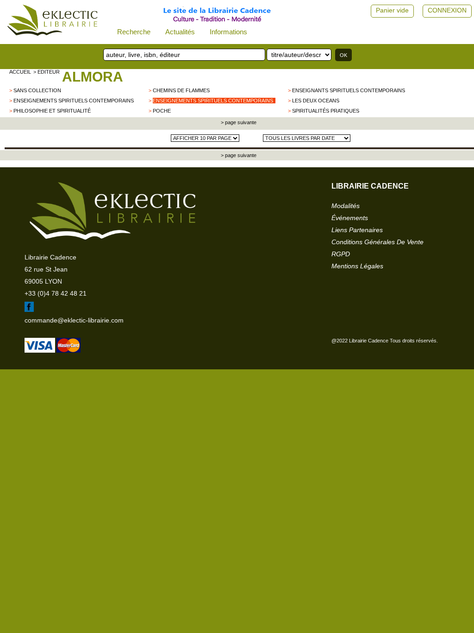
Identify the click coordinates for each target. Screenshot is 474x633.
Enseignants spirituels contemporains (348, 90)
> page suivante (237, 122)
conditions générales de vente (377, 242)
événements (349, 218)
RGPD (340, 254)
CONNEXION (447, 10)
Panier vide (392, 10)
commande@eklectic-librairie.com (74, 320)
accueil (20, 72)
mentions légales (357, 266)
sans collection (37, 90)
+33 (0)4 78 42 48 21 (56, 293)
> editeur (46, 72)
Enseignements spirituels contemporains (73, 100)
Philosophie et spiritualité (52, 111)
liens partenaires (357, 230)
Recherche (133, 32)
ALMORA (92, 76)
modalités (345, 205)
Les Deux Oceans (315, 100)
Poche (162, 111)
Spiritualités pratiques (325, 111)
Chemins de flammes (181, 90)
